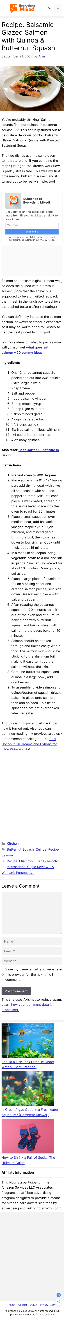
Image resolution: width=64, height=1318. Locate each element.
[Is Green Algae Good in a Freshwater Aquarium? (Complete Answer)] (28, 1089)
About (12, 1304)
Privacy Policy (47, 1304)
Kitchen (13, 843)
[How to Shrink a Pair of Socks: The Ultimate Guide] (28, 1137)
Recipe (53, 849)
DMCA (33, 1304)
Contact (22, 1304)
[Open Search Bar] (49, 8)
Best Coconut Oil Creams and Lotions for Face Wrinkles (29, 744)
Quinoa (41, 849)
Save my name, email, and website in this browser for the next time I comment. (33, 974)
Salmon (7, 855)
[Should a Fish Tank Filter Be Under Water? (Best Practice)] (28, 1041)
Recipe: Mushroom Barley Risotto (32, 861)
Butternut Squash (20, 849)
